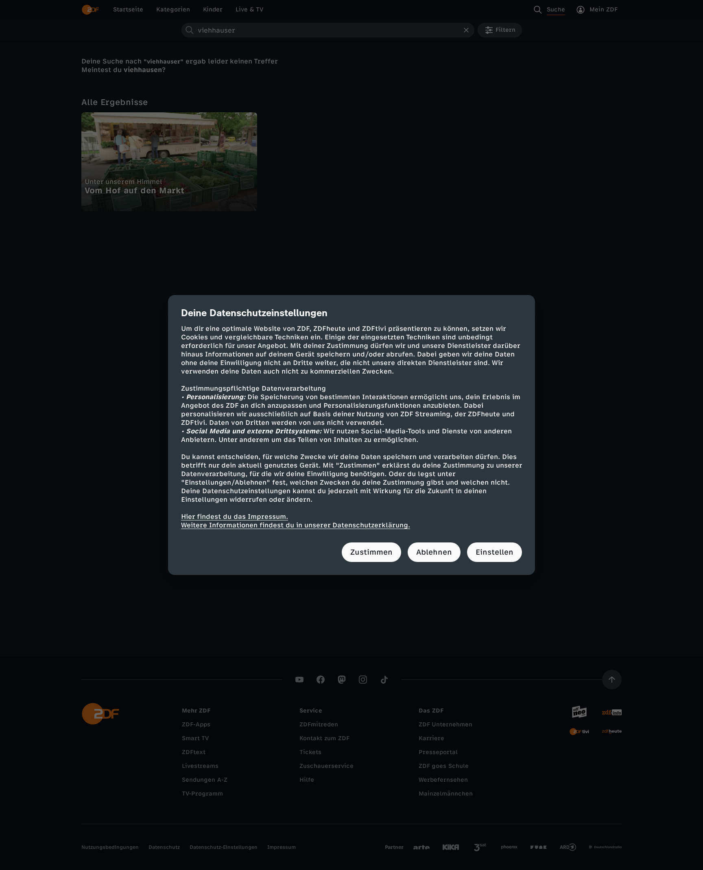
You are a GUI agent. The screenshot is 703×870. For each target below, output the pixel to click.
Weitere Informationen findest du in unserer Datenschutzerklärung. (295, 525)
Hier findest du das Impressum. (234, 516)
